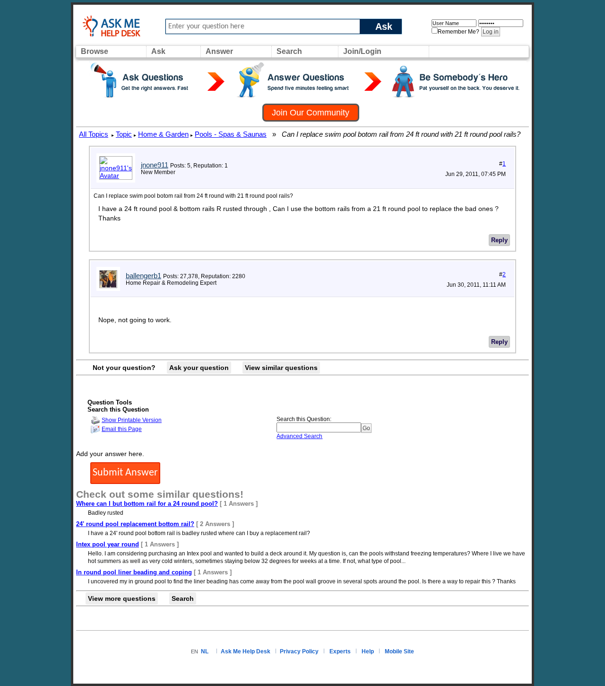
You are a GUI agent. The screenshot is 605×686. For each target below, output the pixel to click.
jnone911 (154, 165)
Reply (499, 240)
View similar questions (281, 367)
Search (289, 51)
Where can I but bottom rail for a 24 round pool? (147, 503)
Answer (219, 51)
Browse (94, 51)
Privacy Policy (299, 651)
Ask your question (199, 367)
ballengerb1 (143, 276)
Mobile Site (399, 651)
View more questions (122, 598)
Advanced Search (299, 436)
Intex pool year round (107, 544)
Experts (340, 651)
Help (368, 651)
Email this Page (122, 429)
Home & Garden (163, 134)
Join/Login (362, 51)
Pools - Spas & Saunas (231, 134)
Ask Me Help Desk (245, 651)
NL (204, 651)
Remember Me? (458, 31)
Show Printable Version (132, 420)
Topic (124, 134)
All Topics (93, 134)
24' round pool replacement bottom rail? (135, 524)
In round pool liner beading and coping (134, 572)
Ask (383, 26)
